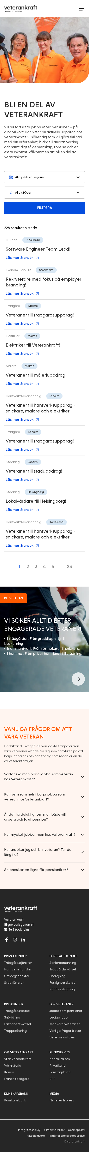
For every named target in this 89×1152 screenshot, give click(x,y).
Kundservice (59, 1052)
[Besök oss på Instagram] (14, 939)
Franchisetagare (16, 1079)
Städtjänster (14, 983)
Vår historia (12, 1065)
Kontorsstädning (62, 989)
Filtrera (44, 208)
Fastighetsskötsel (62, 983)
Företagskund (60, 1072)
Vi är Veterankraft (17, 1059)
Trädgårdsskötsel (62, 969)
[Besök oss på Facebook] (6, 939)
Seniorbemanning (62, 963)
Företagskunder (63, 956)
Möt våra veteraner (64, 1024)
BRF (52, 1079)
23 (69, 566)
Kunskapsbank (15, 1100)
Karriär (9, 1072)
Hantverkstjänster (17, 969)
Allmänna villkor (54, 1129)
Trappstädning (15, 1031)
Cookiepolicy (76, 1129)
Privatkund (57, 1065)
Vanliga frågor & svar (65, 1031)
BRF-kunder (13, 1004)
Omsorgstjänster (16, 976)
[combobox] (44, 177)
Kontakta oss (59, 1059)
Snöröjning (57, 976)
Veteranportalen (62, 1037)
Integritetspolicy (29, 1129)
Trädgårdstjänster (18, 963)
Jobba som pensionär (65, 1011)
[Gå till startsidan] (20, 8)
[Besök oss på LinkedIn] (23, 939)
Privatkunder (15, 956)
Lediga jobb (58, 1017)
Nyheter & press (61, 1100)
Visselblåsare (36, 1135)
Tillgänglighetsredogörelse (66, 1135)
